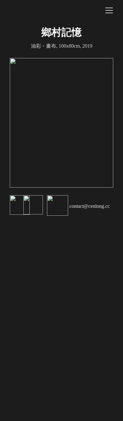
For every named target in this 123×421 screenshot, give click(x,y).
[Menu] (109, 10)
